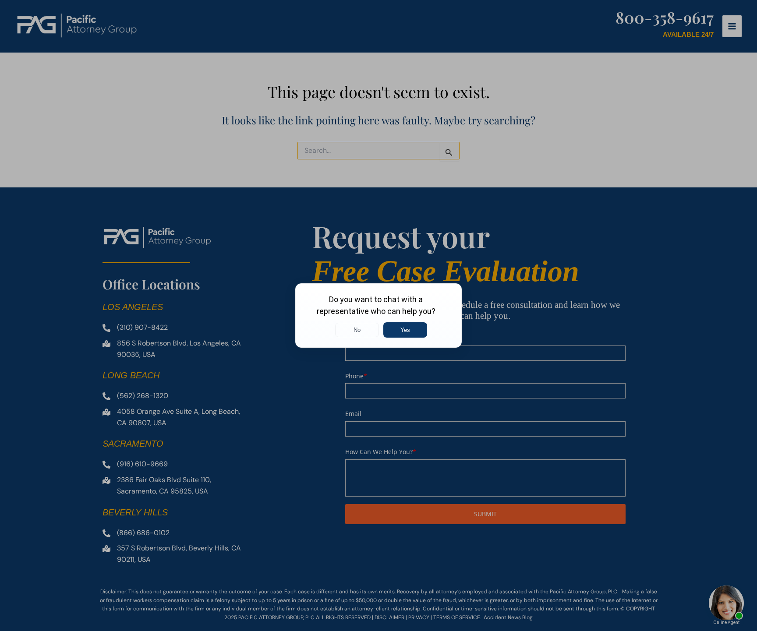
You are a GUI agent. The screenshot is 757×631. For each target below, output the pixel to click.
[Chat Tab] (378, 315)
